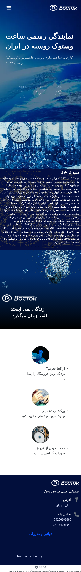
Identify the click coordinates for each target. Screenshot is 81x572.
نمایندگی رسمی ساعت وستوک (61, 491)
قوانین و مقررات (40, 534)
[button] (74, 207)
